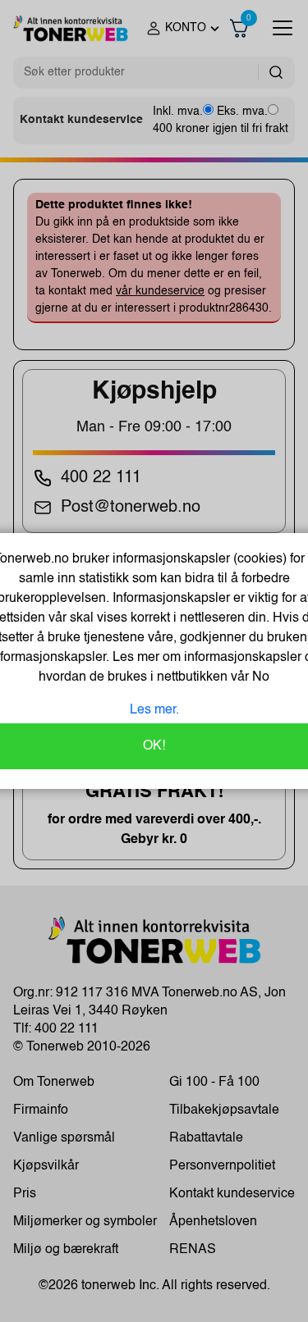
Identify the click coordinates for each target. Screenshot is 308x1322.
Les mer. (154, 710)
